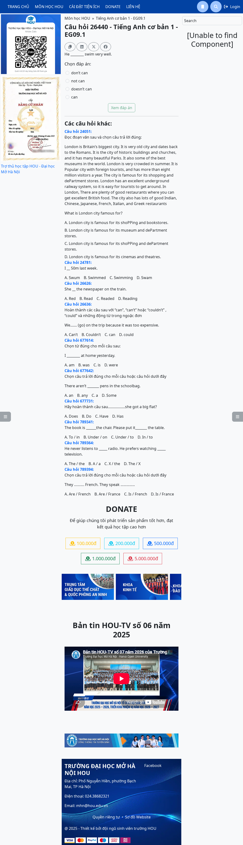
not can (78, 81)
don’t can (79, 72)
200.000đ (121, 543)
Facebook (153, 765)
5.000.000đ (143, 558)
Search (190, 20)
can (74, 97)
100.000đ (83, 543)
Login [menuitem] (232, 6)
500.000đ (160, 543)
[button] (202, 6)
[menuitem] (18, 6)
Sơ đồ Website (138, 817)
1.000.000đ (100, 558)
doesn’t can (81, 89)
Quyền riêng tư (106, 817)
